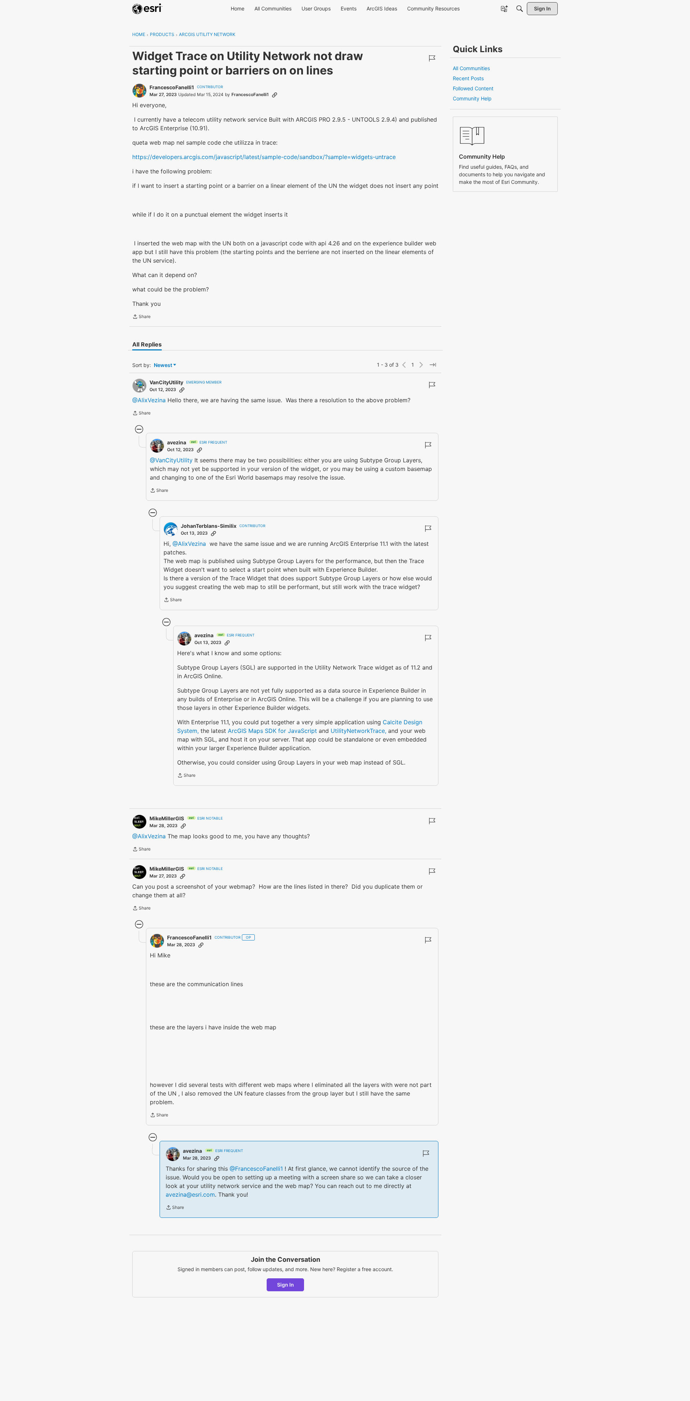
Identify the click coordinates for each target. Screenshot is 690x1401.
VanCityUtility (166, 382)
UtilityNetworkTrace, (358, 730)
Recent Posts (468, 78)
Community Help (472, 98)
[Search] (519, 8)
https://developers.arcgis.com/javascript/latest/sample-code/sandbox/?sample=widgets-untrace (264, 156)
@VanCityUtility (171, 460)
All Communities (471, 68)
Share (141, 317)
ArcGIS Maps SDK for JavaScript (272, 730)
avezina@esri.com (190, 1194)
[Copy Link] (274, 94)
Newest (163, 365)
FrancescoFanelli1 (172, 87)
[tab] (147, 344)
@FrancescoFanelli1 (256, 1168)
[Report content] (432, 58)
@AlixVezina (149, 400)
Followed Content (473, 88)
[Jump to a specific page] (432, 365)
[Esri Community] (147, 8)
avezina (176, 442)
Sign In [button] (285, 1285)
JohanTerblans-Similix (208, 526)
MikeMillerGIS (167, 818)
